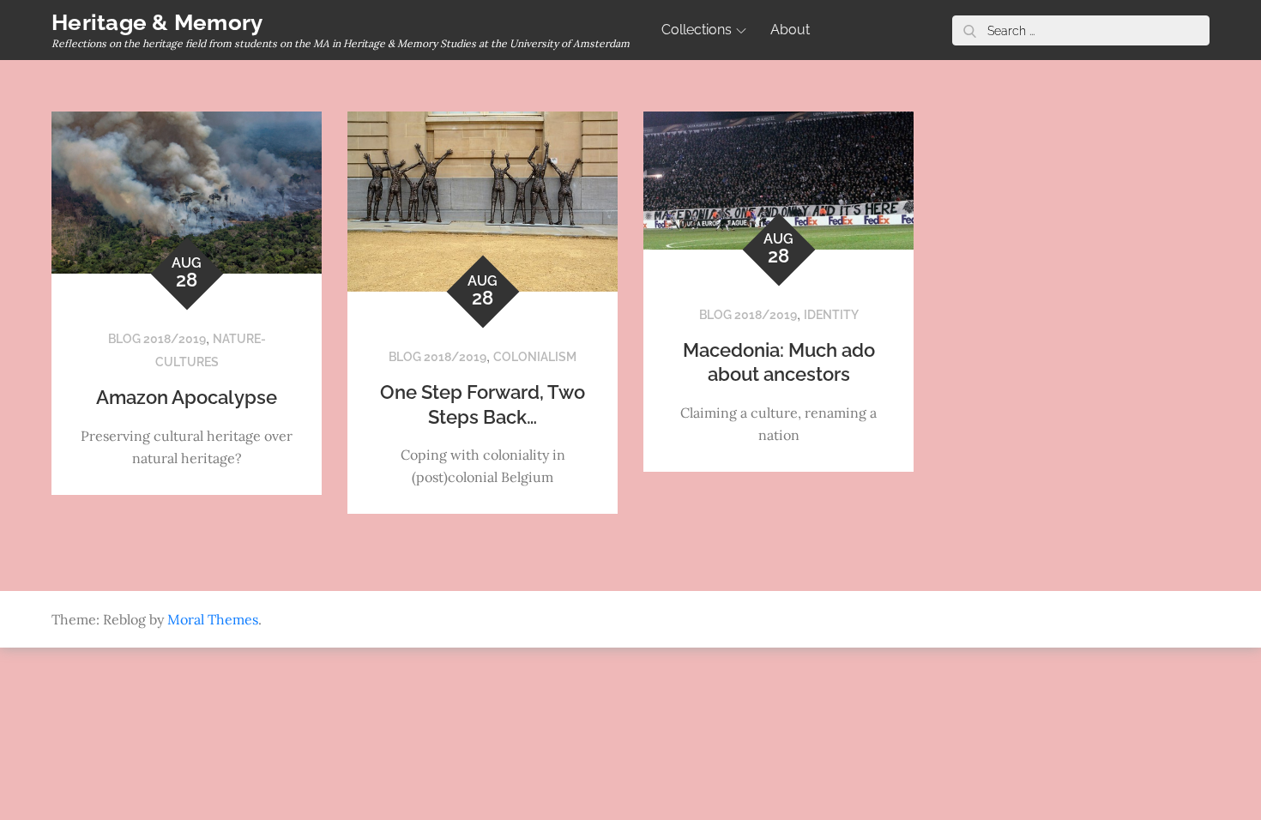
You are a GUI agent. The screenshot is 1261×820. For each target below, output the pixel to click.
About (790, 29)
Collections (696, 29)
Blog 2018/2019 (157, 339)
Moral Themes (212, 619)
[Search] (969, 30)
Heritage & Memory (156, 22)
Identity (831, 315)
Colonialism (534, 357)
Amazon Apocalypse (186, 397)
